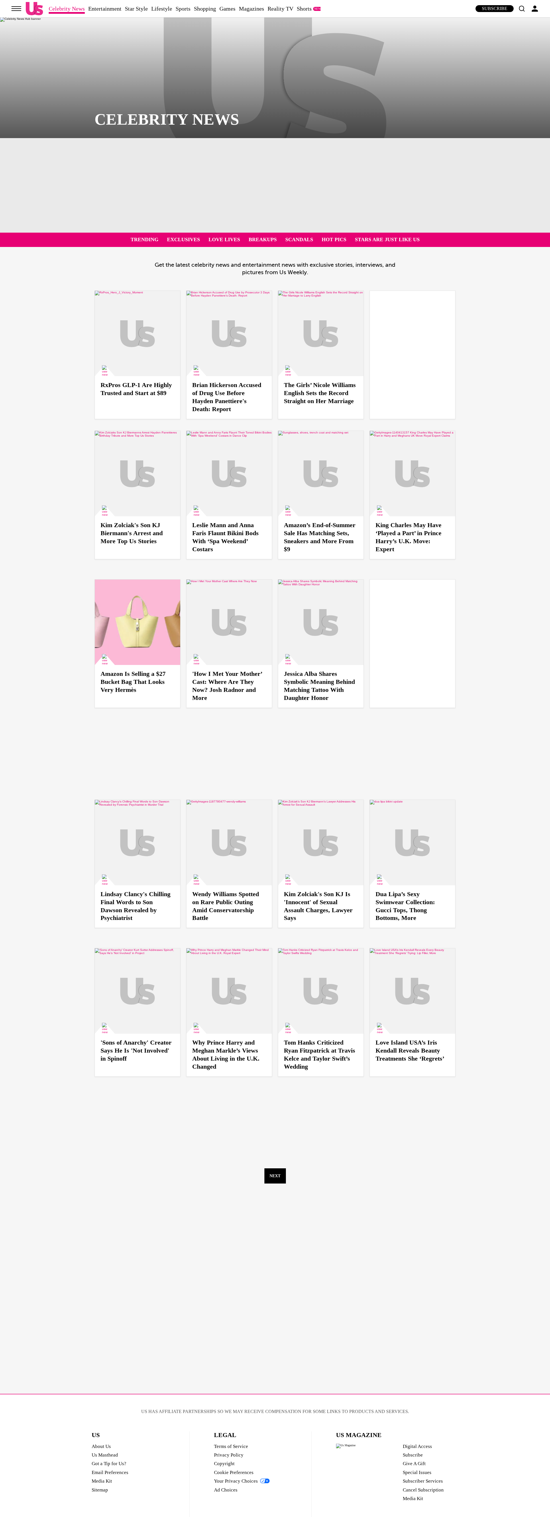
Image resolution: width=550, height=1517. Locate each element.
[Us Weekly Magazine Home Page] (34, 8)
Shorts (304, 8)
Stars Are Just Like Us (387, 239)
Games (227, 8)
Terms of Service (231, 1446)
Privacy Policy (228, 1455)
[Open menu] (16, 8)
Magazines (251, 8)
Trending (144, 239)
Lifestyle (161, 8)
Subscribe (494, 8)
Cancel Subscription (423, 1490)
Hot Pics (334, 239)
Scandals (299, 239)
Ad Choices (225, 1490)
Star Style (136, 8)
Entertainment (104, 8)
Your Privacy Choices (236, 1481)
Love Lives (224, 239)
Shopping (205, 8)
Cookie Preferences (234, 1472)
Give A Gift (414, 1463)
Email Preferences (110, 1472)
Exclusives (183, 239)
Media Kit (102, 1481)
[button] (521, 8)
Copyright (224, 1463)
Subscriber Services (423, 1481)
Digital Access (417, 1446)
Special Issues (417, 1472)
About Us (101, 1446)
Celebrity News (67, 8)
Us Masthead (105, 1455)
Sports (183, 8)
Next (275, 1176)
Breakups (263, 239)
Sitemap (100, 1490)
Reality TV (280, 8)
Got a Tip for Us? (109, 1463)
